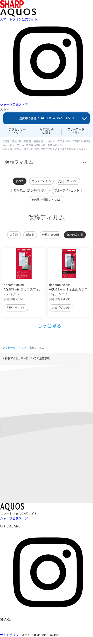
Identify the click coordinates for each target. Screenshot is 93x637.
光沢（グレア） (68, 181)
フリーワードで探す (75, 131)
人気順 (14, 235)
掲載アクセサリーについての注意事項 (27, 358)
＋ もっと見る (46, 325)
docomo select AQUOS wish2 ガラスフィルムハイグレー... (23, 289)
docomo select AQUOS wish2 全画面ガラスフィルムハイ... (68, 289)
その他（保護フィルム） (46, 200)
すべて (20, 181)
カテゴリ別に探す (46, 131)
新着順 (30, 235)
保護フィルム (19, 161)
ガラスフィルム (41, 181)
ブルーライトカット (66, 190)
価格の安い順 (75, 235)
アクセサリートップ (17, 131)
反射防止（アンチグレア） (30, 190)
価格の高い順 (50, 235)
